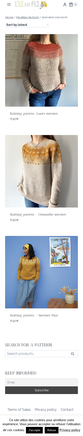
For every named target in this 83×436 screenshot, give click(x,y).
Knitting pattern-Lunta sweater (34, 113)
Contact (67, 410)
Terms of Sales (19, 410)
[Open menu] (9, 4)
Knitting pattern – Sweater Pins (34, 315)
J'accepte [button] (34, 430)
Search (74, 354)
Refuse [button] (51, 430)
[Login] (65, 4)
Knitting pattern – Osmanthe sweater (38, 214)
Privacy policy (46, 410)
